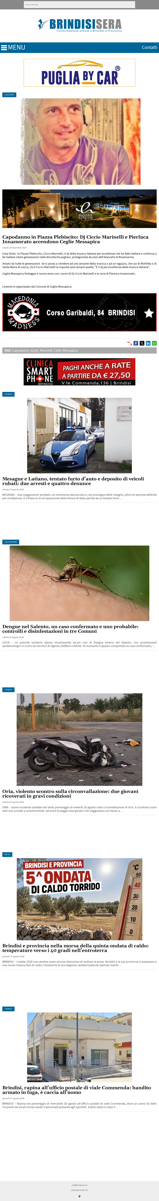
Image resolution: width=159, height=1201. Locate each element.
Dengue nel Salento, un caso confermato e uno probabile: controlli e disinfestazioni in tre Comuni (70, 629)
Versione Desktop (79, 1190)
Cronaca (8, 394)
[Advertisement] (79, 521)
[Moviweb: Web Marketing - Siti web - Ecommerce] (79, 1200)
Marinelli (46, 350)
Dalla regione (11, 542)
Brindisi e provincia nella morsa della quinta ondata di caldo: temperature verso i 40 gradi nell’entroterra (75, 948)
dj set (34, 350)
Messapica (70, 350)
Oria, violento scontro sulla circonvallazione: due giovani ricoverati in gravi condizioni (70, 794)
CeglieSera (9, 95)
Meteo (7, 854)
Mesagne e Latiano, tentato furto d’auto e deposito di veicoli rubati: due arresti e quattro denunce (73, 481)
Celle (57, 350)
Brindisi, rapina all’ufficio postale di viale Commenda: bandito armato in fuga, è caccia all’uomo (76, 1090)
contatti (149, 47)
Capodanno (20, 350)
